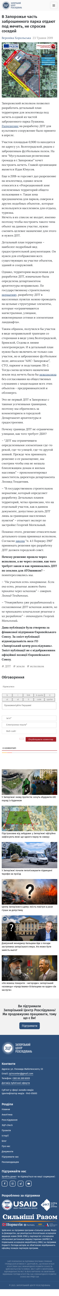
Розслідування (9, 1120)
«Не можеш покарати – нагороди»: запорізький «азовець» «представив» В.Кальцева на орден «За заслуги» (29, 986)
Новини (6, 1109)
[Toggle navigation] (53, 5)
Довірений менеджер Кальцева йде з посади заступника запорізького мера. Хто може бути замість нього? (26, 946)
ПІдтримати (29, 1025)
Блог (4, 1141)
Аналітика (7, 1114)
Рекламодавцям (10, 1162)
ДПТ (8, 666)
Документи (7, 1151)
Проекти (6, 1130)
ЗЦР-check (7, 1125)
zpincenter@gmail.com (21, 1073)
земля (20, 666)
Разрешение (10, 126)
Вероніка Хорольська (16, 38)
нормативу (9, 294)
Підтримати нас (10, 1156)
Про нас (6, 1146)
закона (20, 541)
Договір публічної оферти (16, 1083)
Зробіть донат (9, 1176)
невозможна (47, 374)
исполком (37, 666)
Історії (5, 1135)
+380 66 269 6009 (21, 1078)
